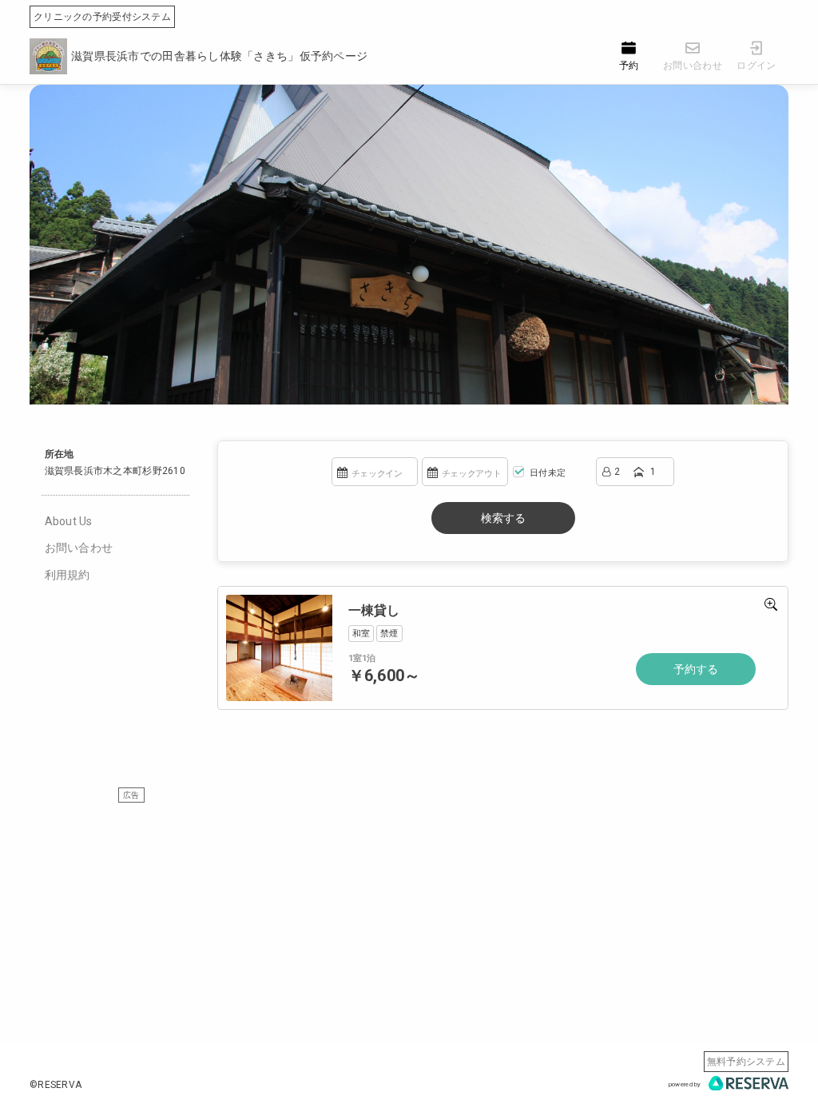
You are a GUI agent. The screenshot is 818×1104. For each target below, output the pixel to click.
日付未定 (546, 473)
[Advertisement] (409, 915)
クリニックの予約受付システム (102, 16)
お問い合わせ (79, 547)
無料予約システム (746, 1061)
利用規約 (67, 574)
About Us (69, 521)
